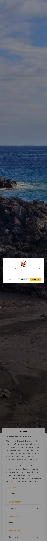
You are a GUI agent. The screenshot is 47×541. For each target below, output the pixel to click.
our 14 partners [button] (14, 268)
